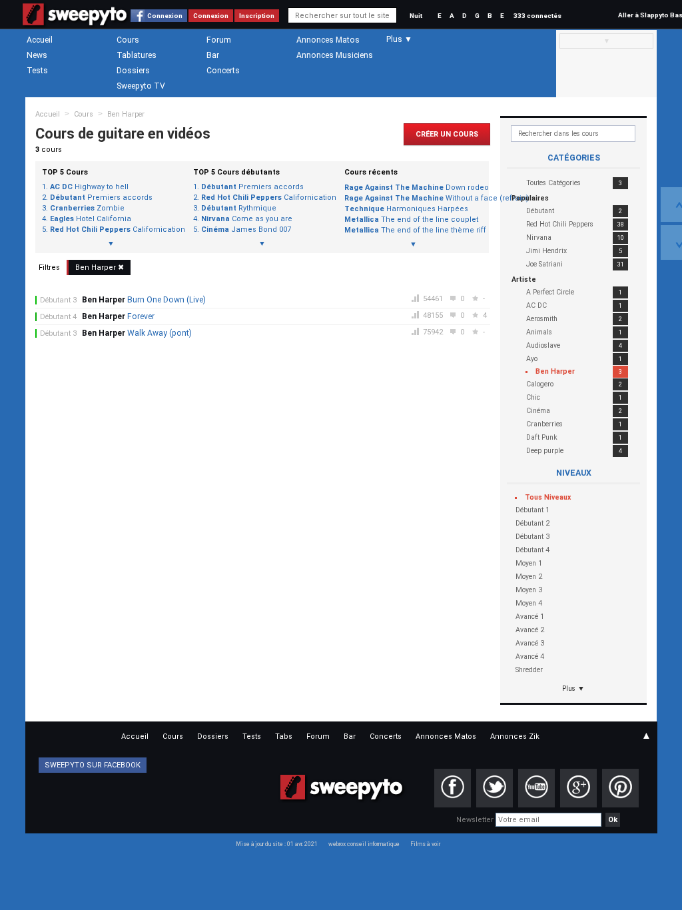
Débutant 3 (58, 300)
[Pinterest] (620, 788)
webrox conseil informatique (364, 844)
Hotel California (90, 219)
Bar (212, 55)
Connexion (164, 15)
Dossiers (133, 70)
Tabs (283, 736)
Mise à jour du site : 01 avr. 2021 (277, 844)
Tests (37, 70)
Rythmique (238, 209)
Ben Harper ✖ (99, 267)
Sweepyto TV (141, 86)
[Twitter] (494, 788)
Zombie (87, 209)
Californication (115, 230)
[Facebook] (452, 788)
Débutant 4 (58, 316)
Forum (218, 40)
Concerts (223, 70)
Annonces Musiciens (334, 55)
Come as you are (246, 219)
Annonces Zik (514, 736)
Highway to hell (89, 187)
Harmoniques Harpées (406, 209)
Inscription (256, 15)
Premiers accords (101, 198)
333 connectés (537, 15)
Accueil (40, 40)
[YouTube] (536, 788)
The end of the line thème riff (413, 230)
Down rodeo (413, 187)
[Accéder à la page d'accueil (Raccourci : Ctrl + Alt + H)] (75, 21)
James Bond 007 (246, 230)
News (37, 55)
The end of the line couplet (411, 219)
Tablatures (137, 55)
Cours (128, 40)
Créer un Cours (447, 134)
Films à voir (425, 844)
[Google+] (578, 788)
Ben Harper (126, 114)
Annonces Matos (328, 40)
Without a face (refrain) (413, 198)
